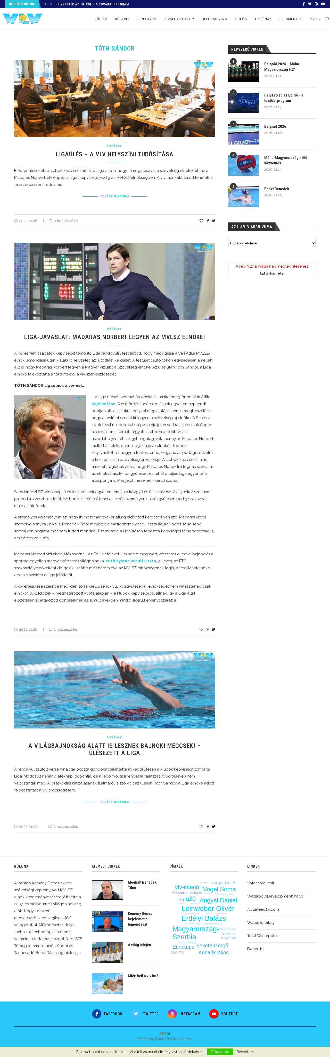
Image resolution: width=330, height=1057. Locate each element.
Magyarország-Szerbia (195, 933)
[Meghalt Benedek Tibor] (107, 890)
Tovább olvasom (115, 196)
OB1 (180, 900)
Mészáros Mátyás (186, 893)
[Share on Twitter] (213, 221)
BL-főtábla (195, 903)
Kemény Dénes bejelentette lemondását (140, 919)
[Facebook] (304, 4)
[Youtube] (323, 4)
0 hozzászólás (66, 221)
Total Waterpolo (262, 935)
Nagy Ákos (228, 938)
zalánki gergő (208, 893)
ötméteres (229, 934)
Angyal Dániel (218, 900)
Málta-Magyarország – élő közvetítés (285, 160)
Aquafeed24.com (263, 909)
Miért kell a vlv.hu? (143, 976)
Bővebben (245, 1052)
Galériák (263, 19)
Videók (241, 19)
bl (199, 923)
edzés (208, 913)
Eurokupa (183, 947)
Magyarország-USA (213, 924)
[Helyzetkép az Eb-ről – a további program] (243, 103)
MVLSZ (315, 19)
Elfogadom (220, 1052)
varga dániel (223, 882)
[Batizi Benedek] (243, 196)
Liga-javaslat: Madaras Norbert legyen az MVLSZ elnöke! (114, 337)
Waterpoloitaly (261, 922)
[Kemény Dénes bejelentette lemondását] (107, 921)
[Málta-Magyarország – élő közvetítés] (243, 165)
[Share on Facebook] (208, 221)
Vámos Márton (191, 923)
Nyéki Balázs (204, 882)
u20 (191, 898)
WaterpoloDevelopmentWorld (275, 896)
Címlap (101, 19)
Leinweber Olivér (208, 908)
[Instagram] (316, 4)
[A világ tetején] (107, 952)
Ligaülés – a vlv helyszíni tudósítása (115, 154)
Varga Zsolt (182, 903)
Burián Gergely (187, 942)
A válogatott (177, 19)
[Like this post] (201, 221)
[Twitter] (309, 4)
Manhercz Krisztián (221, 913)
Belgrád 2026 (214, 19)
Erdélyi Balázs (204, 918)
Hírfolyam (147, 19)
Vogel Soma (219, 889)
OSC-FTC (177, 953)
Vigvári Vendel (227, 928)
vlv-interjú (187, 887)
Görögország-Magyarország (190, 913)
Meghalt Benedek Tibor (142, 885)
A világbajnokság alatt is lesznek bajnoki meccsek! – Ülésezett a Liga (114, 749)
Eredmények (290, 19)
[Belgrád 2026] (243, 134)
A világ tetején (139, 944)
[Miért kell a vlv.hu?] (107, 983)
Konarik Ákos (214, 952)
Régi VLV (122, 19)
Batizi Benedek (276, 189)
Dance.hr (255, 949)
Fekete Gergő (212, 945)
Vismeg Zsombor (225, 894)
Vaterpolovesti (260, 883)
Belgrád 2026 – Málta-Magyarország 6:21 (282, 67)
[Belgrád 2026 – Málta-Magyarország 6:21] (243, 71)
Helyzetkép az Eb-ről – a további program (283, 98)
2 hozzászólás (66, 629)
